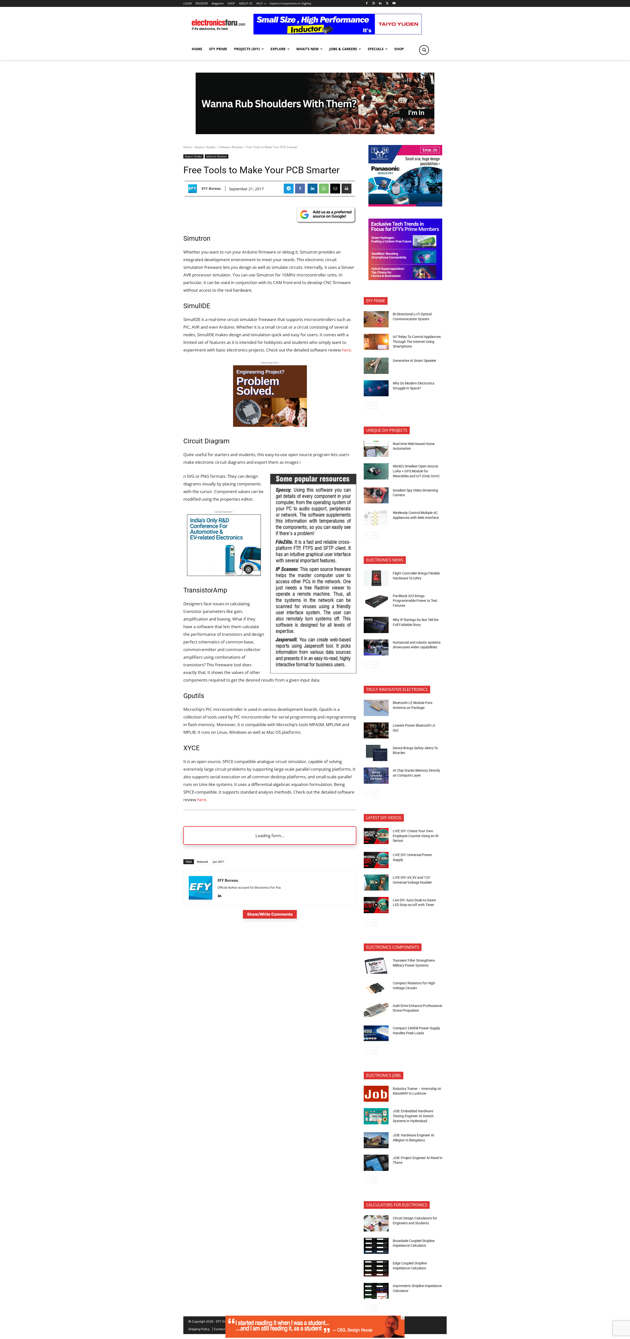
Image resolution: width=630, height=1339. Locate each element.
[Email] (335, 188)
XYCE (191, 748)
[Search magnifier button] (424, 50)
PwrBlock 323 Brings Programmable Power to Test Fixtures (415, 600)
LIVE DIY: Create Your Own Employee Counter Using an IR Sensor (416, 836)
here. (347, 350)
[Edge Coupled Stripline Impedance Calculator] (376, 1268)
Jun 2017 (218, 861)
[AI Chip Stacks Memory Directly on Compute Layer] (376, 775)
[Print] (346, 188)
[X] (387, 3)
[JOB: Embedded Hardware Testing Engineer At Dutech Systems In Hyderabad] (376, 1116)
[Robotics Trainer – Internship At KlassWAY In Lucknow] (376, 1094)
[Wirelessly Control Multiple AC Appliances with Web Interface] (376, 518)
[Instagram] (373, 3)
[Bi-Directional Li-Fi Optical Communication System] (376, 319)
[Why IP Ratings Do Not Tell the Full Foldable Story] (376, 625)
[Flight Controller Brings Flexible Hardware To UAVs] (376, 578)
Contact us (221, 1329)
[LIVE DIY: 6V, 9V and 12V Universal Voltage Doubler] (376, 883)
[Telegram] (289, 188)
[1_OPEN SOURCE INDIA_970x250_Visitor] (315, 103)
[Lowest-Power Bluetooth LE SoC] (376, 730)
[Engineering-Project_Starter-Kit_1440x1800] (270, 425)
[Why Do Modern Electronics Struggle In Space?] (376, 388)
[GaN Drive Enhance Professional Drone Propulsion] (376, 1011)
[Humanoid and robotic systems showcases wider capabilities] (376, 647)
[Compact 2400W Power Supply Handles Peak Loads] (376, 1033)
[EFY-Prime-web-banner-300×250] (405, 279)
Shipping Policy (199, 1329)
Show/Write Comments (270, 914)
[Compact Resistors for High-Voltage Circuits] (376, 988)
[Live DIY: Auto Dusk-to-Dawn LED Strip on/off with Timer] (376, 905)
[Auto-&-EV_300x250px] (224, 574)
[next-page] (375, 405)
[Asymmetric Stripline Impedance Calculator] (376, 1291)
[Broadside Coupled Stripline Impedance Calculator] (376, 1246)
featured (202, 861)
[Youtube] (394, 3)
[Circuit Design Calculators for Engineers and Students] (376, 1223)
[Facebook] (366, 3)
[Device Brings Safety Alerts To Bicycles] (376, 753)
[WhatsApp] (324, 188)
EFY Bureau (211, 189)
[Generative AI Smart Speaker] (376, 366)
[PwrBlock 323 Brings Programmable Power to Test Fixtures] (376, 601)
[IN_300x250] (405, 205)
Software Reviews (231, 147)
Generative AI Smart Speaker (414, 361)
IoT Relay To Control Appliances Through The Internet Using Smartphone (417, 341)
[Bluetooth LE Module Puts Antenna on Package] (376, 708)
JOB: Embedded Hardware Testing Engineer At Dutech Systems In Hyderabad (413, 1116)
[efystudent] (315, 1336)
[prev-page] (367, 405)
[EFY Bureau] (193, 188)
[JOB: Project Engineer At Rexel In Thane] (376, 1163)
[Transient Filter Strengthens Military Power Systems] (376, 965)
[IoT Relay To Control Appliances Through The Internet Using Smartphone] (376, 342)
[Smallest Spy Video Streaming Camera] (376, 495)
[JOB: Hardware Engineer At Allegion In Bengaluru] (376, 1140)
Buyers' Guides (205, 147)
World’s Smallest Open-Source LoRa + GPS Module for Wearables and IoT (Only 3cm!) (416, 471)
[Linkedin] (380, 3)
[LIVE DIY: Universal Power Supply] (376, 860)
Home (187, 147)
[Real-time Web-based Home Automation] (376, 449)
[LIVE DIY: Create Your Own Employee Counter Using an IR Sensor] (376, 836)
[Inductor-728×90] (337, 33)
